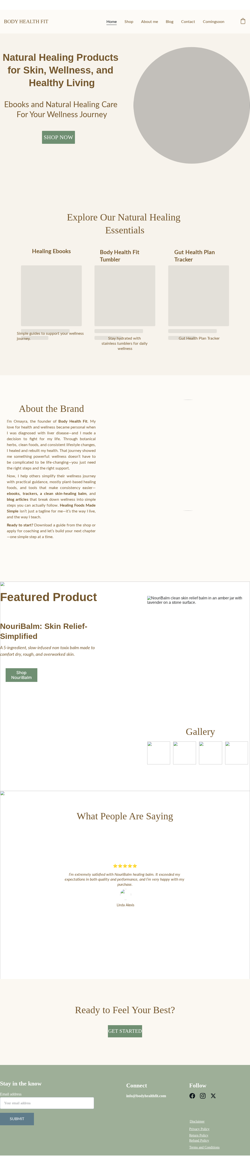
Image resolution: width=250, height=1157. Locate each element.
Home (111, 22)
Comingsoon (213, 22)
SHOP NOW (58, 137)
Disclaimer (197, 1121)
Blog (169, 22)
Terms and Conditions (204, 1147)
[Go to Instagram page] (203, 1096)
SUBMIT (17, 1119)
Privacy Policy (199, 1129)
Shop (129, 22)
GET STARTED (125, 1031)
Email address (10, 1094)
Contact (188, 22)
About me (149, 22)
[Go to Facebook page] (192, 1096)
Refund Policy (199, 1140)
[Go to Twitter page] (213, 1096)
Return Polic (198, 1135)
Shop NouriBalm (21, 675)
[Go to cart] (243, 21)
